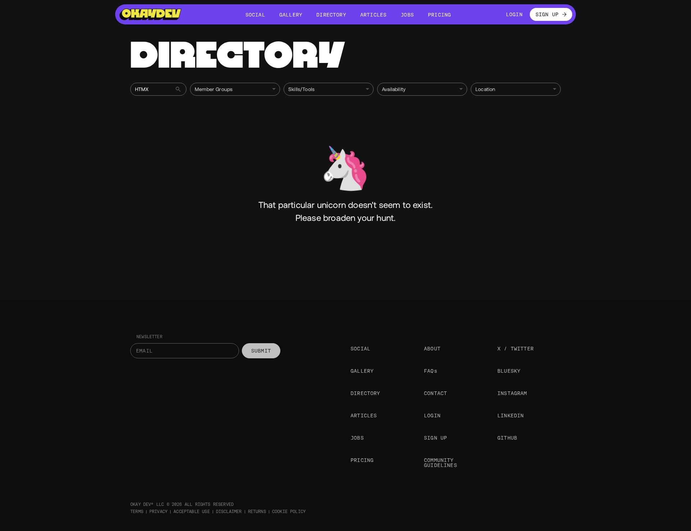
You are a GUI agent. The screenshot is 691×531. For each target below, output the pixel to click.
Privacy (158, 511)
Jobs (357, 437)
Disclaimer (229, 511)
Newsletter (149, 337)
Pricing (362, 460)
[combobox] (235, 89)
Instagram (512, 393)
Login (432, 415)
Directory (365, 393)
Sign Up (547, 14)
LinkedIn (510, 415)
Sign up (435, 437)
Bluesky (508, 370)
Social (360, 348)
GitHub (507, 437)
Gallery (362, 370)
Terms (136, 511)
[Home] (150, 14)
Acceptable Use (191, 511)
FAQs (430, 370)
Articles (364, 415)
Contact (435, 393)
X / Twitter (515, 348)
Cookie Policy (289, 511)
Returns (257, 511)
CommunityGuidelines (440, 463)
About (432, 348)
